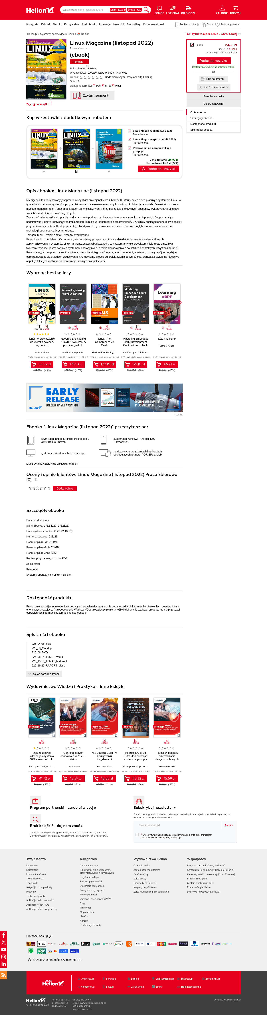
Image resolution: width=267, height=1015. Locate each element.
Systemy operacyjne (38, 574)
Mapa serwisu (87, 912)
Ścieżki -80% (134, 10)
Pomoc (71, 463)
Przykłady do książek (145, 883)
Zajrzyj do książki (37, 104)
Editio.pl (135, 978)
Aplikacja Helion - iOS (37, 904)
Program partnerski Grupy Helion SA (206, 865)
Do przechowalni (213, 103)
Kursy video (71, 24)
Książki (45, 24)
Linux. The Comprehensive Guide (104, 342)
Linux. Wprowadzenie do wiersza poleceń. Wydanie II (42, 342)
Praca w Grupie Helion (199, 887)
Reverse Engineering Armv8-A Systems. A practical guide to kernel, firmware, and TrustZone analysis (73, 345)
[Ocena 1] (80, 77)
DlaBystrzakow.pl (165, 978)
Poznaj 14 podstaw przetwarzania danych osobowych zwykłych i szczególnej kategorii (167, 759)
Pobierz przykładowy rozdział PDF (46, 558)
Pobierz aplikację (189, 24)
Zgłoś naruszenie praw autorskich (151, 891)
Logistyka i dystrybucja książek (203, 891)
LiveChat (84, 916)
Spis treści (201, 129)
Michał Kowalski (167, 766)
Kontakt (84, 920)
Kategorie (32, 24)
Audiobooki (89, 24)
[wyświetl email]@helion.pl (93, 1003)
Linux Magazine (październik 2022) (154, 139)
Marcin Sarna (73, 766)
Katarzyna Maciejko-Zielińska (43, 766)
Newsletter (85, 907)
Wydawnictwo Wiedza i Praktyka (107, 72)
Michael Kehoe (166, 346)
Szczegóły (201, 118)
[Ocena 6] (100, 77)
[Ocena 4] (92, 77)
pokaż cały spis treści (46, 673)
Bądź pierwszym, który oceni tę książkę (128, 76)
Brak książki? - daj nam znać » (56, 825)
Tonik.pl (237, 999)
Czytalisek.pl (137, 986)
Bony (210, 24)
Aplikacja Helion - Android (39, 900)
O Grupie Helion (142, 865)
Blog (82, 903)
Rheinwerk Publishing (102, 352)
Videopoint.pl (88, 986)
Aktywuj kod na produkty (39, 887)
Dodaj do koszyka (213, 61)
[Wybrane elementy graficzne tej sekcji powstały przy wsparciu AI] (181, 415)
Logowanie (31, 865)
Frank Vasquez (130, 352)
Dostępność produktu (203, 123)
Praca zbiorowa (87, 68)
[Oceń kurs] (39, 488)
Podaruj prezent (230, 24)
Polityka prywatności (91, 881)
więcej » (177, 837)
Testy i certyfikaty (35, 896)
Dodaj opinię (64, 488)
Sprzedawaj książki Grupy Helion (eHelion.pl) (210, 870)
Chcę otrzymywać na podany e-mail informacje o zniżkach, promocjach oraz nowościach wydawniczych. (176, 836)
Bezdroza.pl (187, 978)
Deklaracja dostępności (92, 886)
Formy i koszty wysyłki (92, 890)
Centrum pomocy (89, 865)
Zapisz (229, 825)
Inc (115, 352)
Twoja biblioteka (34, 878)
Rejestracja (32, 870)
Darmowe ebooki (153, 24)
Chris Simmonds (147, 352)
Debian (67, 574)
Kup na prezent (215, 78)
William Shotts (42, 352)
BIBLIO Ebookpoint (197, 878)
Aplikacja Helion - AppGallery (41, 909)
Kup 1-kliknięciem (214, 87)
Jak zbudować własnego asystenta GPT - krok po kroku (42, 756)
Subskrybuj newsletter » (155, 807)
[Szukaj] (146, 9)
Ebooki (57, 24)
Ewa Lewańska (104, 766)
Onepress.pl (87, 978)
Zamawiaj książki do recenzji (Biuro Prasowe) (211, 874)
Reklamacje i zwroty (90, 925)
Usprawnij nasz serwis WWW (95, 899)
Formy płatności (88, 894)
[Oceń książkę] (91, 76)
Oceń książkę (141, 874)
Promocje (105, 24)
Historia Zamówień (36, 874)
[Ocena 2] (84, 77)
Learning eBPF (167, 338)
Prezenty (31, 891)
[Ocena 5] (96, 77)
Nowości (118, 24)
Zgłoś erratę (33, 563)
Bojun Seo (79, 352)
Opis (198, 112)
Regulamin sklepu (89, 877)
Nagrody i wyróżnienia (145, 887)
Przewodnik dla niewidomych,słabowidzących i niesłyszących (97, 871)
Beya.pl (110, 986)
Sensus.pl (111, 978)
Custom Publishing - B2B (200, 883)
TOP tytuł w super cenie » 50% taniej (211, 34)
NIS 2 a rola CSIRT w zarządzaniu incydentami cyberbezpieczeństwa (104, 757)
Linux (57, 574)
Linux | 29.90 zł (118, 10)
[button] (180, 303)
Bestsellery (134, 24)
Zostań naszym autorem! (147, 870)
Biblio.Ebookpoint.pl (191, 986)
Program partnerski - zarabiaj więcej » (63, 807)
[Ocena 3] (88, 77)
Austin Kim (67, 352)
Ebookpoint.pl (212, 978)
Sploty (159, 986)
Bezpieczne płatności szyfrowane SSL (57, 959)
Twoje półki (32, 883)
